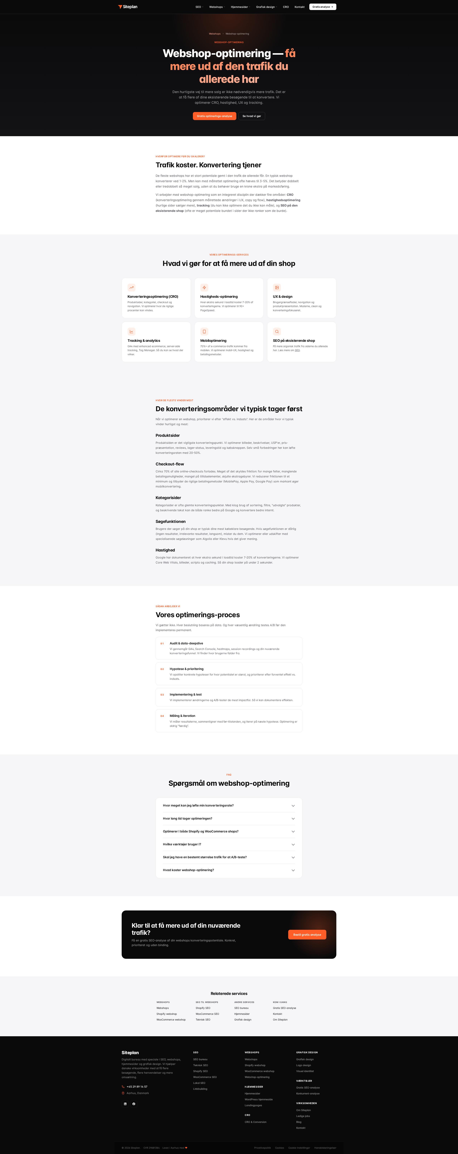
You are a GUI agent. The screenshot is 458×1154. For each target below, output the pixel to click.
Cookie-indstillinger (299, 1147)
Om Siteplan (280, 1019)
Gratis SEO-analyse (284, 1007)
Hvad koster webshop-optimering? (188, 870)
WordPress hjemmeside (259, 1099)
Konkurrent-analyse (308, 1093)
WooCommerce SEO (207, 1013)
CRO (286, 7)
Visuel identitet (305, 1071)
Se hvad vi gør (252, 116)
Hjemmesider (239, 7)
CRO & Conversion (255, 1121)
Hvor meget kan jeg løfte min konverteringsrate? (198, 805)
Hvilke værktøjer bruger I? (182, 844)
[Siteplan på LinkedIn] (125, 1103)
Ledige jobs (303, 1115)
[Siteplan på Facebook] (133, 1103)
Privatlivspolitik (262, 1147)
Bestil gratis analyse (307, 934)
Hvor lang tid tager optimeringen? (187, 818)
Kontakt (300, 7)
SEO (198, 7)
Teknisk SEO (203, 1019)
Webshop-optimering (257, 1076)
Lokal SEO (199, 1082)
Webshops (216, 7)
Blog (298, 1121)
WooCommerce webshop (171, 1019)
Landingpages (253, 1105)
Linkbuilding (200, 1088)
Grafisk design (265, 7)
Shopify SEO (203, 1007)
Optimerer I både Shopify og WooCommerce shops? (200, 831)
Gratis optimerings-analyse (214, 116)
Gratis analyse (321, 6)
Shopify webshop (167, 1013)
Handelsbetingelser (325, 1147)
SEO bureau (241, 1007)
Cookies (279, 1147)
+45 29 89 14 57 (137, 1086)
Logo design (303, 1065)
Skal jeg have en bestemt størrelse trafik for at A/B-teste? (205, 857)
